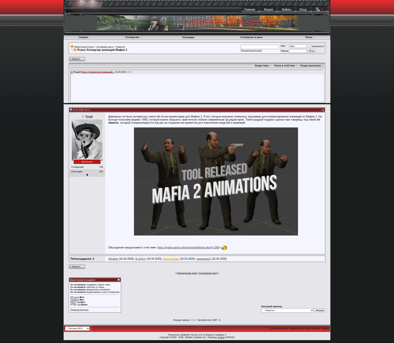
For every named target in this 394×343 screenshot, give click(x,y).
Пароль (285, 51)
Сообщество (132, 37)
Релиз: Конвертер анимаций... (97, 72)
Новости (120, 46)
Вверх (325, 328)
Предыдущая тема (187, 273)
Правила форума (79, 309)
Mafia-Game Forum (84, 46)
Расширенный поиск (251, 50)
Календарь (188, 37)
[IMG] (73, 302)
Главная (249, 9)
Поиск (308, 37)
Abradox (113, 258)
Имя (283, 46)
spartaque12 (203, 258)
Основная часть (104, 46)
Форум (268, 9)
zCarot (221, 337)
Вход (303, 9)
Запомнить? (318, 46)
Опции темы (262, 65)
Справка (83, 37)
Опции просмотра (310, 65)
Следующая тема (208, 273)
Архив (316, 328)
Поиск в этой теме (284, 65)
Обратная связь (279, 328)
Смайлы (74, 299)
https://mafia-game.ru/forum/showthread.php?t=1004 (188, 247)
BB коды (74, 297)
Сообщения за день (251, 37)
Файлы (286, 9)
